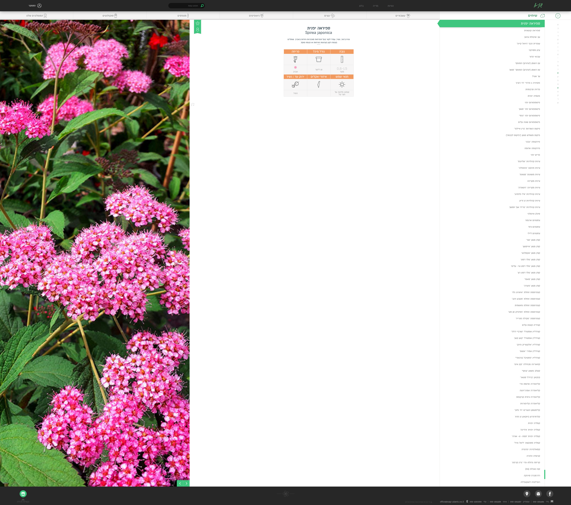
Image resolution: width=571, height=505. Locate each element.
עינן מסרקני (534, 50)
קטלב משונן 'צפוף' (531, 370)
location (526, 493)
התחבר (32, 5)
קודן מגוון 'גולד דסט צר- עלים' (525, 266)
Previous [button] (186, 483)
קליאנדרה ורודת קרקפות (528, 397)
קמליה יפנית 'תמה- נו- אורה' (526, 436)
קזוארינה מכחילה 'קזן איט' (527, 364)
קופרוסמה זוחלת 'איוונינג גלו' (526, 292)
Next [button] (180, 483)
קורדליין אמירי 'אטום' (530, 351)
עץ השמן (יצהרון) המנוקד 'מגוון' (524, 69)
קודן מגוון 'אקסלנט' (530, 253)
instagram (538, 493)
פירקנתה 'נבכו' (532, 141)
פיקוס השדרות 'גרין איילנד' (527, 128)
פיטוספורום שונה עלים (529, 122)
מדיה (375, 5)
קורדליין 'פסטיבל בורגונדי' (527, 357)
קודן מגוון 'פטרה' (532, 285)
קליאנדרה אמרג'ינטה (530, 390)
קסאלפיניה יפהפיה (530, 449)
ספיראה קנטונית (532, 30)
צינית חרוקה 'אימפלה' (529, 167)
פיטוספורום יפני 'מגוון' (529, 109)
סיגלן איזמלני (533, 213)
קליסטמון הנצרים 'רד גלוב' (527, 410)
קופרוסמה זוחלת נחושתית (527, 305)
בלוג (361, 5)
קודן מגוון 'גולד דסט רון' (528, 272)
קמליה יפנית (534, 423)
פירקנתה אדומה (532, 148)
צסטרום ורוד (534, 226)
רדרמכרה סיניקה (532, 475)
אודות (391, 5)
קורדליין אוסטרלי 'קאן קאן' (527, 338)
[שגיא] (538, 5)
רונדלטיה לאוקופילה (530, 482)
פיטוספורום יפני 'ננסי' (529, 115)
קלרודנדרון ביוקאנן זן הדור (527, 416)
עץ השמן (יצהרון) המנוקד (527, 63)
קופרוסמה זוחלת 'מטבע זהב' (526, 298)
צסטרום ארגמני (532, 220)
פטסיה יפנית (534, 95)
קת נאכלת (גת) (532, 469)
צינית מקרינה (533, 181)
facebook (549, 493)
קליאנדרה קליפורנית (530, 403)
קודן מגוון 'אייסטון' (531, 246)
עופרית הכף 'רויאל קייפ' (528, 43)
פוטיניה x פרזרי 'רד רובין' (528, 82)
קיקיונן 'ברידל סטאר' (530, 377)
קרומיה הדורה (533, 455)
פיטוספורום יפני (532, 102)
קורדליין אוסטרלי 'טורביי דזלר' (525, 331)
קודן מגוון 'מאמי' (532, 279)
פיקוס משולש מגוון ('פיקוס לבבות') (523, 135)
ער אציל (536, 76)
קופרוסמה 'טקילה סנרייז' (528, 318)
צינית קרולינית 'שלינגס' (529, 161)
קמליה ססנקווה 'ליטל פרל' (527, 442)
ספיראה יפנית (530, 23)
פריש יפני (535, 154)
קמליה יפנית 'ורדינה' (530, 429)
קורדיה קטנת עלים (531, 325)
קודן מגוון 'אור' (533, 239)
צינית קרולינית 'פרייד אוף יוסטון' (524, 207)
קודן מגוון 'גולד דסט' (530, 259)
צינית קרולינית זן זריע (529, 200)
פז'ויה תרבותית (532, 89)
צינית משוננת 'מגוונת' (529, 174)
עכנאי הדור (534, 56)
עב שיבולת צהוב (532, 37)
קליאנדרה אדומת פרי (530, 383)
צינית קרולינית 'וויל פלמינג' (527, 194)
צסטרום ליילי (534, 233)
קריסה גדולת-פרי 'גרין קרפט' (526, 462)
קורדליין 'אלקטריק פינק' (528, 344)
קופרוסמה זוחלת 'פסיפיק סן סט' (524, 311)
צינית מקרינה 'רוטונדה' (529, 187)
